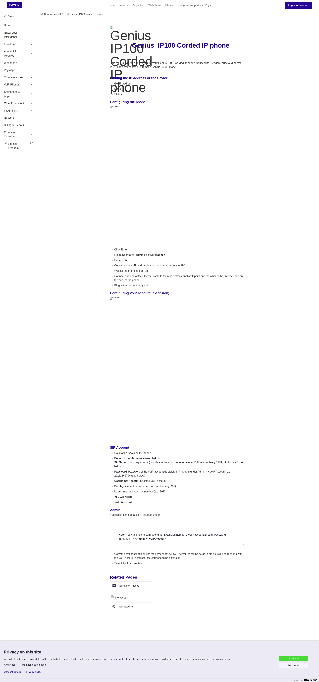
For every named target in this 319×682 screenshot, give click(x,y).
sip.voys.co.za (139, 462)
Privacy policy (33, 672)
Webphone (154, 5)
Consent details (12, 672)
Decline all (293, 665)
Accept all (293, 658)
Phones (169, 5)
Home (111, 5)
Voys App (138, 5)
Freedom (124, 5)
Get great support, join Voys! (195, 5)
